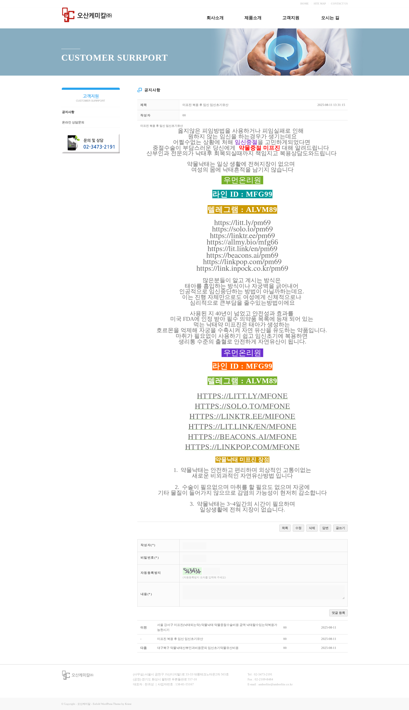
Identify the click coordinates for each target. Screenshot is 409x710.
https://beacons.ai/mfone (242, 436)
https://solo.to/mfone (242, 406)
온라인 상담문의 (73, 122)
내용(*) (146, 594)
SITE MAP (320, 3)
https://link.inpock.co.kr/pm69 (242, 268)
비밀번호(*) (150, 557)
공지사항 (68, 112)
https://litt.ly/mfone (242, 395)
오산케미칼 (83, 703)
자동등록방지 (151, 572)
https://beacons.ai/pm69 (242, 255)
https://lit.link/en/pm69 (242, 248)
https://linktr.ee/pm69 (242, 235)
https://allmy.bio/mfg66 (242, 242)
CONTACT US (339, 3)
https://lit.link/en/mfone (242, 426)
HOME (304, 3)
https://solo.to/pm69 (242, 228)
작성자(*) (148, 545)
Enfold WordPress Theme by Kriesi (112, 703)
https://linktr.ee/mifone (242, 416)
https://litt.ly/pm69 (242, 222)
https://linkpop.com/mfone (242, 446)
